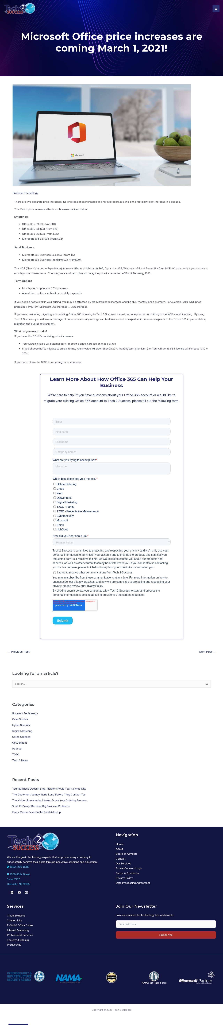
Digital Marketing (22, 731)
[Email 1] (26, 892)
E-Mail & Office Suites (20, 925)
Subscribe (166, 935)
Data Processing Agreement (133, 882)
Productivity (14, 944)
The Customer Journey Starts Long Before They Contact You (49, 794)
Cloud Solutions (16, 915)
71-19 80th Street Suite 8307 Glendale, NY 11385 (18, 879)
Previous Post (18, 651)
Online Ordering (21, 737)
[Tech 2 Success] (19, 9)
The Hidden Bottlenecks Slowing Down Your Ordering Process (49, 800)
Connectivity (14, 920)
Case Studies (20, 719)
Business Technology (25, 193)
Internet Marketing (18, 930)
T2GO (15, 754)
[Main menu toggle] (216, 8)
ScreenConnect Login (129, 868)
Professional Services (20, 935)
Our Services (123, 863)
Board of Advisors (126, 853)
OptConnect (19, 742)
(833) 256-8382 (19, 866)
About (119, 849)
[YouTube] (19, 892)
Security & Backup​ (18, 940)
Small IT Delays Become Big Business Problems (41, 806)
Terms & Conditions (127, 873)
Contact (120, 858)
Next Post (207, 651)
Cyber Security (21, 725)
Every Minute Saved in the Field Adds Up (36, 812)
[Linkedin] (12, 892)
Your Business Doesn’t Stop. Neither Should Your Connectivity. (49, 788)
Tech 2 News (20, 760)
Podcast (17, 748)
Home (119, 844)
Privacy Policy (124, 878)
